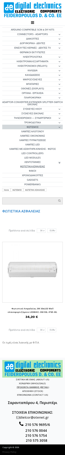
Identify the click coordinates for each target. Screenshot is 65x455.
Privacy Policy (9, 451)
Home (6, 190)
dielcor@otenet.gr (32, 417)
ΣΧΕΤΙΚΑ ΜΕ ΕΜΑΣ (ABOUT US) (32, 379)
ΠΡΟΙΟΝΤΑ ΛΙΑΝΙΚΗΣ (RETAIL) (33, 387)
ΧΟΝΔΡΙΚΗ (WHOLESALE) (32, 383)
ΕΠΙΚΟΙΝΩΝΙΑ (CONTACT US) (32, 394)
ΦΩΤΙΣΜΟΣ (17, 190)
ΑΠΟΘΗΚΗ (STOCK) (32, 391)
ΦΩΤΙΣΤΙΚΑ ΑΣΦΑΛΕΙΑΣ (35, 190)
